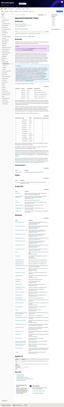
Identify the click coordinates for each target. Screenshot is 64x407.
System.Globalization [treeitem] (5, 20)
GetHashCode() (17, 281)
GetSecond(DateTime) (19, 306)
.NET (19, 14)
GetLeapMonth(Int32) (18, 289)
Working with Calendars (28, 50)
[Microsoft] (1, 8)
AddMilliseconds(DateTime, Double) (21, 230)
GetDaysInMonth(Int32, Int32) (20, 268)
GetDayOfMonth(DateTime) (19, 259)
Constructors (54, 19)
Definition (53, 16)
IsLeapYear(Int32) (18, 334)
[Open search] (59, 9)
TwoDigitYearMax (18, 211)
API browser (23, 14)
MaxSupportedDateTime (19, 205)
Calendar (25, 36)
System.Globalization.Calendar (22, 377)
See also (53, 25)
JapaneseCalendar (31, 48)
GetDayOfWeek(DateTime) (19, 261)
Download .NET (59, 11)
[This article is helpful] (60, 29)
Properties (53, 21)
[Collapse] (12, 14)
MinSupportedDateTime (34, 197)
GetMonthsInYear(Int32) (19, 302)
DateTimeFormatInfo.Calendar (28, 162)
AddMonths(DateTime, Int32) (20, 238)
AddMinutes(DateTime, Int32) (20, 234)
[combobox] (6, 16)
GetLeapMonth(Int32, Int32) (20, 287)
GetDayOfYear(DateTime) (19, 263)
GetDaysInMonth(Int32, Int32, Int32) (21, 265)
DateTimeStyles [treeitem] (4, 41)
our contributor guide (21, 393)
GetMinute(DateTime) (19, 295)
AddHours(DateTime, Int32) (19, 226)
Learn (16, 14)
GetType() (17, 309)
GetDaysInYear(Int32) (18, 275)
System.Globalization (23, 23)
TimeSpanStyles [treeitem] (4, 100)
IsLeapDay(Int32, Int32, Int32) (20, 320)
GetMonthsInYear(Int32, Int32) (20, 299)
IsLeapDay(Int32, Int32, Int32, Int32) (21, 317)
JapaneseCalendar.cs (21, 26)
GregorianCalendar (20, 374)
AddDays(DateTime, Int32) (19, 222)
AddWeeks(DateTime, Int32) (20, 245)
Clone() (16, 251)
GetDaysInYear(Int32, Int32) (20, 272)
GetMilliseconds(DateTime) (19, 292)
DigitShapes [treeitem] (4, 45)
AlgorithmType (17, 193)
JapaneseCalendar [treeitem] (6, 63)
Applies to (53, 24)
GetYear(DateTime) (18, 315)
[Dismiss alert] (62, 2)
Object (21, 36)
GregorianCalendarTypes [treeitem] (6, 52)
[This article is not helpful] (61, 29)
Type (32, 309)
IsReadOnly (17, 202)
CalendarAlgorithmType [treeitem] (6, 23)
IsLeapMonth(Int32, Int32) (19, 327)
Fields (53, 20)
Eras (16, 200)
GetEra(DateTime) (18, 279)
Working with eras (29, 80)
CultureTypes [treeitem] (4, 38)
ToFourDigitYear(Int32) (19, 348)
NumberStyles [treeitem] (4, 80)
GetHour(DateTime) (18, 284)
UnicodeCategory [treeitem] (5, 103)
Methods (53, 23)
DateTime (33, 222)
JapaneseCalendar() (18, 172)
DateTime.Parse (45, 150)
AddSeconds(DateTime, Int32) (20, 241)
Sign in (61, 8)
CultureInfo (19, 158)
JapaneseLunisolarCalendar (32, 70)
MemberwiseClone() (18, 338)
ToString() (17, 352)
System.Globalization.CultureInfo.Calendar (25, 378)
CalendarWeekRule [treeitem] (5, 25)
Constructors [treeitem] (5, 65)
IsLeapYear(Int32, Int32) (19, 331)
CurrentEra (17, 182)
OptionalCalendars (33, 159)
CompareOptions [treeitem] (5, 32)
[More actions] (48, 15)
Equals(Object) (17, 255)
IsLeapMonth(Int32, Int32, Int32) (20, 324)
